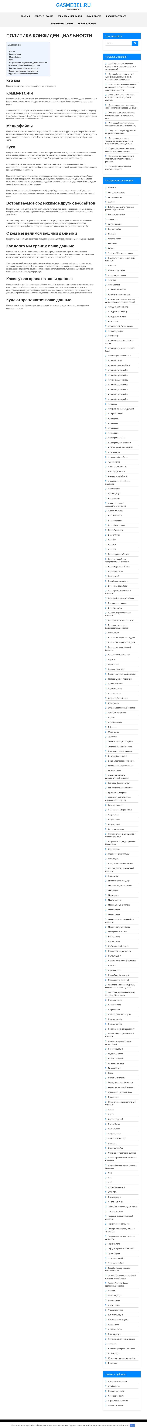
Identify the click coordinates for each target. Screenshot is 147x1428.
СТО (110, 1173)
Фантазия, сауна (115, 1295)
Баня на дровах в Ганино (118, 554)
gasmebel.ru (73, 5)
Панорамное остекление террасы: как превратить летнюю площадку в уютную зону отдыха (119, 141)
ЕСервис (112, 727)
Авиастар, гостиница (117, 275)
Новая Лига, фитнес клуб (118, 975)
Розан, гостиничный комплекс (120, 1082)
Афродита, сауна (115, 511)
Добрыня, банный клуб (117, 698)
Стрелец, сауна (114, 1197)
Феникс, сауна (114, 1300)
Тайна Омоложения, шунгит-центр (122, 1206)
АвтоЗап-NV (113, 321)
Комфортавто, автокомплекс (120, 788)
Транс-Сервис (114, 1253)
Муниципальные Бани (117, 932)
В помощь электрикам (62, 23)
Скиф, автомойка (115, 1148)
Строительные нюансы (70, 16)
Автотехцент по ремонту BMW (120, 447)
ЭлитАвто (112, 1344)
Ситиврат (112, 1143)
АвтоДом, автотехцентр (118, 307)
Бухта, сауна (113, 633)
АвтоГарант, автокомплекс (119, 294)
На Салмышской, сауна (118, 946)
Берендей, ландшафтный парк (121, 598)
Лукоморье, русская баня (118, 854)
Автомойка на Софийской (119, 365)
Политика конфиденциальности (121, 1029)
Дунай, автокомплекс (117, 712)
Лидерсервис (114, 849)
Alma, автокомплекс (116, 192)
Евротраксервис (115, 722)
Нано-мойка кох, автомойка (119, 951)
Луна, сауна (113, 859)
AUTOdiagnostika (115, 197)
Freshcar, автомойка (116, 214)
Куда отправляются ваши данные (23, 73)
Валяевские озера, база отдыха (121, 637)
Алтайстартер (114, 489)
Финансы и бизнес (87, 23)
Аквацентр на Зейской (117, 476)
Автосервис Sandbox (116, 438)
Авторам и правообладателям (121, 409)
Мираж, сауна (114, 910)
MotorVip (111, 234)
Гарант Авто (113, 664)
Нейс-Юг (112, 965)
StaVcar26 (112, 265)
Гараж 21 (112, 659)
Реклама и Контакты (116, 1078)
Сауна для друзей (115, 1119)
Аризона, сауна (114, 493)
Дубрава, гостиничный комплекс (122, 708)
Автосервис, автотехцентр (119, 442)
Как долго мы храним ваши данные (24, 68)
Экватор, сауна (114, 1334)
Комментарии (15, 54)
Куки (11, 60)
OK (132, 1425)
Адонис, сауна (114, 462)
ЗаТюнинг (112, 737)
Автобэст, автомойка (117, 289)
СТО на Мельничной (116, 1187)
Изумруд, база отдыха (117, 756)
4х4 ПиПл (112, 187)
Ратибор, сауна (114, 1068)
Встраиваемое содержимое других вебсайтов (28, 62)
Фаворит (112, 1291)
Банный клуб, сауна (116, 525)
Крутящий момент (115, 805)
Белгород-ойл (114, 576)
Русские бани (114, 1097)
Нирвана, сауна (115, 970)
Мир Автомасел (114, 900)
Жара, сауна (113, 732)
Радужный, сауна (115, 1054)
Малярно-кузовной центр (118, 881)
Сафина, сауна (114, 1133)
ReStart (111, 248)
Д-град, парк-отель (116, 684)
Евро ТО (111, 717)
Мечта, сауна (113, 895)
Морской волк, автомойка (119, 927)
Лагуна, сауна (114, 819)
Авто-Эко (112, 280)
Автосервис (113, 418)
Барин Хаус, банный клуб (119, 566)
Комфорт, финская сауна (118, 783)
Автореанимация (115, 413)
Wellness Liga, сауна (116, 270)
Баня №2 (112, 540)
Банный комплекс (115, 530)
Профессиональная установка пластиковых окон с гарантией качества (119, 98)
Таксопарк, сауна (115, 1211)
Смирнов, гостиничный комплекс (122, 1153)
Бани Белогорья (115, 515)
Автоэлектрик (114, 452)
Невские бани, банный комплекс (122, 961)
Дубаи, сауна (113, 703)
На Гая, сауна (114, 936)
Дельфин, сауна (115, 688)
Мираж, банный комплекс (119, 905)
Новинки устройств (116, 16)
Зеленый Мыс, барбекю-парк (120, 746)
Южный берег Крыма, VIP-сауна (121, 1348)
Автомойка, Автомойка (118, 370)
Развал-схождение (116, 1063)
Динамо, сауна (114, 693)
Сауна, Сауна (114, 1124)
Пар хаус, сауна (115, 1000)
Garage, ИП (112, 219)
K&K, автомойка (115, 224)
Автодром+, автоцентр (117, 311)
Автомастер (113, 336)
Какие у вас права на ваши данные (23, 71)
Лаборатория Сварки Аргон (120, 810)
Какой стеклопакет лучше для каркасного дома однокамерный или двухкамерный (120, 67)
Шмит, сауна (113, 1324)
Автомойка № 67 (115, 360)
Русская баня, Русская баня (120, 1092)
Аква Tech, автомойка (117, 467)
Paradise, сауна (114, 238)
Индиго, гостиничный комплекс (121, 761)
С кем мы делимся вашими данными (24, 65)
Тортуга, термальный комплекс (121, 1248)
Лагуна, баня (113, 814)
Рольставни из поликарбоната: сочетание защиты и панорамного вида (119, 115)
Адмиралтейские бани (117, 457)
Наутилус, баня (114, 956)
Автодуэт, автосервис (117, 316)
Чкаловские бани (115, 1310)
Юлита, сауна (114, 1353)
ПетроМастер (114, 1009)
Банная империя (115, 520)
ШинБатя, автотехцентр (118, 1319)
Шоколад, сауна (115, 1329)
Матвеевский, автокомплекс (120, 885)
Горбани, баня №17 (116, 669)
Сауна (111, 1109)
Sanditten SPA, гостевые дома (120, 253)
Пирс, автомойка (115, 1019)
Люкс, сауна (113, 876)
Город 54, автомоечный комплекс (122, 674)
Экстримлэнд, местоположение (121, 1339)
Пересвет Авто (114, 1005)
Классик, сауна (114, 770)
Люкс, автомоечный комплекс (120, 863)
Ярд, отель (112, 1363)
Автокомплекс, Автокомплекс (120, 326)
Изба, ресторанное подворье (120, 751)
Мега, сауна (113, 890)
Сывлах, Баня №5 (115, 1202)
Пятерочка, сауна (115, 1049)
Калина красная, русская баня (121, 766)
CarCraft (111, 202)
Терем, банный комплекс (118, 1224)
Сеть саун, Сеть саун (117, 1138)
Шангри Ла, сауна (115, 1315)
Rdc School (112, 243)
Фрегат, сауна (114, 1305)
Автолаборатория (115, 331)
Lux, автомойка (114, 229)
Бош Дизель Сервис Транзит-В (121, 620)
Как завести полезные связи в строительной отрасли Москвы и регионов (119, 159)
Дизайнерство (94, 16)
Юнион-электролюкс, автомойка (121, 1358)
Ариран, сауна (114, 498)
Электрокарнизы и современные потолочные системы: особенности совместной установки (120, 87)
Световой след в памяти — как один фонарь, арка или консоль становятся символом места (119, 77)
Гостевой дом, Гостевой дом (120, 679)
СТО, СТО (112, 1192)
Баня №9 (112, 549)
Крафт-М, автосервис (117, 792)
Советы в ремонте (44, 16)
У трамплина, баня (116, 1263)
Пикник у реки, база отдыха (119, 1014)
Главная (25, 16)
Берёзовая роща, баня (117, 586)
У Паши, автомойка (116, 1258)
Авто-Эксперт (114, 285)
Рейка (110, 1073)
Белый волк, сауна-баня (118, 581)
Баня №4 (112, 544)
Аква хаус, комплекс (116, 471)
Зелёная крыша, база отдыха (120, 741)
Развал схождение (116, 1058)
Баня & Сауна (114, 535)
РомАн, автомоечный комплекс (121, 1087)
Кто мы (12, 51)
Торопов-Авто (114, 1244)
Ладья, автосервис (116, 829)
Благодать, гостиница (117, 603)
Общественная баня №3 (118, 980)
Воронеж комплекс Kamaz (119, 655)
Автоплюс (112, 404)
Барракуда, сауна (115, 571)
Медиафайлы (15, 57)
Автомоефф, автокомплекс (119, 356)
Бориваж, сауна (115, 608)
